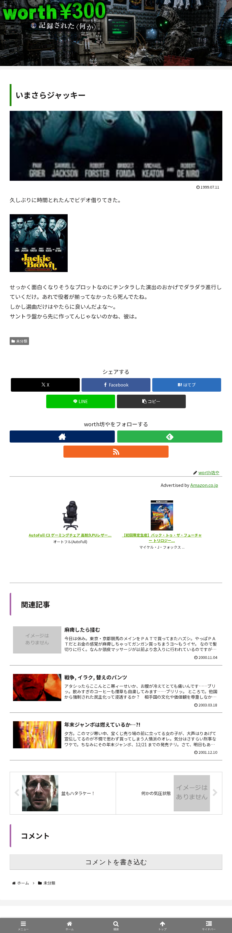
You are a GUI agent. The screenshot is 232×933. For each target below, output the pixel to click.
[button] (151, 401)
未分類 (21, 340)
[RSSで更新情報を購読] (116, 452)
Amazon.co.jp (204, 485)
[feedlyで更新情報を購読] (169, 436)
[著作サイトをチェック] (62, 436)
